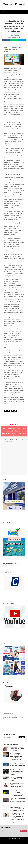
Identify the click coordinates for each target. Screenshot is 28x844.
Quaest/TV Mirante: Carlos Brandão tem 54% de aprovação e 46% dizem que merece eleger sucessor (16, 793)
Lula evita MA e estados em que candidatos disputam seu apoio (17, 765)
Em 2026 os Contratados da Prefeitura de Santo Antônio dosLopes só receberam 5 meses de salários (16, 786)
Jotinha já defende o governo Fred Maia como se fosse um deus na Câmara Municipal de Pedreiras (17, 801)
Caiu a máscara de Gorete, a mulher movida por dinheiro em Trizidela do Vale (16, 748)
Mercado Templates (16, 842)
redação (9, 34)
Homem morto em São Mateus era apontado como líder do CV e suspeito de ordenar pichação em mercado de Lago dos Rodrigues (16, 757)
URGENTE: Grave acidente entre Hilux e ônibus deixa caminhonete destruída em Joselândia (16, 772)
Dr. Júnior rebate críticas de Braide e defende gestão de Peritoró (16, 779)
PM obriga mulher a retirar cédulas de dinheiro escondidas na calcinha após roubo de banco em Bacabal (16, 808)
